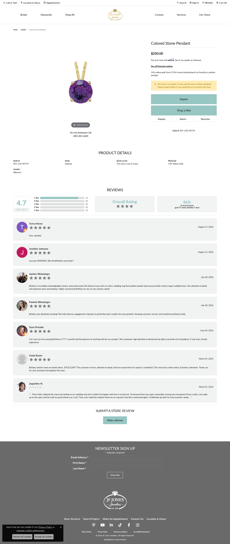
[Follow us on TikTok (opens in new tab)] (120, 525)
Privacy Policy (102, 532)
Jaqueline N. (36, 383)
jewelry (23, 30)
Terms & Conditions (120, 532)
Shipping (161, 119)
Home (15, 30)
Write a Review (115, 420)
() (87, 198)
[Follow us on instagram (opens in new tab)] (137, 525)
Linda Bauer (35, 355)
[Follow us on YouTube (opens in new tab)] (102, 525)
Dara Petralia (36, 327)
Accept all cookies (44, 536)
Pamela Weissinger (39, 302)
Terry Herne (36, 223)
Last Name (79, 468)
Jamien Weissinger (39, 274)
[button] (10, 2)
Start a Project (91, 519)
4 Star (36, 201)
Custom (159, 14)
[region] (81, 82)
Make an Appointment (115, 519)
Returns (183, 119)
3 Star (36, 204)
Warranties (205, 119)
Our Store (204, 14)
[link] (30, 2)
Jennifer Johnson (38, 248)
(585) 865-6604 (80, 136)
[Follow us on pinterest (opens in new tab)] (94, 525)
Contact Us (137, 519)
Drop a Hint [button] (184, 110)
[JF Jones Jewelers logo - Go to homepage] (115, 14)
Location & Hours (156, 519)
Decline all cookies (22, 536)
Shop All (69, 14)
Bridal (23, 14)
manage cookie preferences (30, 530)
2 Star (36, 207)
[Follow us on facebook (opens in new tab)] (129, 525)
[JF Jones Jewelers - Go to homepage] (115, 500)
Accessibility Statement (141, 532)
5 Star (36, 198)
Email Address (79, 457)
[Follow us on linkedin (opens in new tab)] (111, 525)
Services (181, 14)
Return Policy (86, 532)
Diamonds (46, 14)
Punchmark (120, 540)
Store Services (72, 519)
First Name (79, 463)
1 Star (36, 210)
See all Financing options (162, 66)
